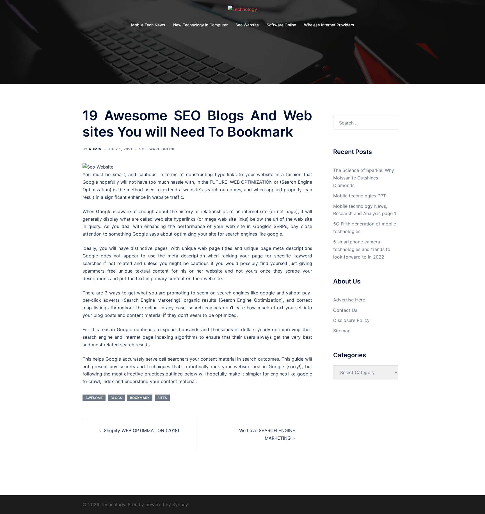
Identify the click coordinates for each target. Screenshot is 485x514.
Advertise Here (349, 300)
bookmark (140, 398)
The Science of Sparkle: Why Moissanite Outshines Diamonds (363, 177)
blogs (116, 398)
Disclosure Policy (351, 320)
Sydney (180, 504)
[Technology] (242, 11)
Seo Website (247, 24)
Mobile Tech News (148, 24)
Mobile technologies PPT (359, 196)
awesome (94, 398)
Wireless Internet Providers (329, 24)
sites (162, 398)
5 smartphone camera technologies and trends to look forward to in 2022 (361, 249)
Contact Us (345, 310)
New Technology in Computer (200, 24)
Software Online (281, 24)
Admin (95, 149)
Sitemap (342, 330)
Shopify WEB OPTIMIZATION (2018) (141, 430)
